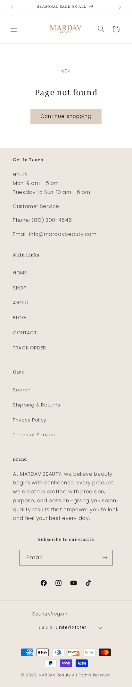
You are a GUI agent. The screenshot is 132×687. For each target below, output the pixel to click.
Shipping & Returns (36, 405)
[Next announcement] (120, 7)
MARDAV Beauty (54, 675)
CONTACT (25, 333)
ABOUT (21, 302)
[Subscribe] (104, 558)
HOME (20, 273)
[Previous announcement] (12, 7)
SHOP (19, 288)
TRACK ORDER (29, 348)
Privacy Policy (29, 420)
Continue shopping (66, 116)
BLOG (19, 317)
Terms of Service (34, 434)
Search (22, 390)
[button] (13, 28)
